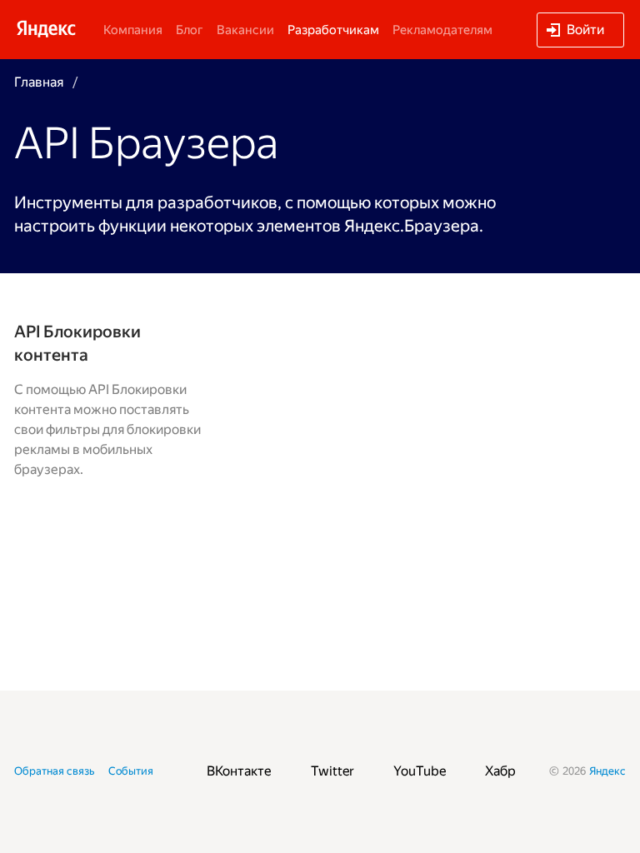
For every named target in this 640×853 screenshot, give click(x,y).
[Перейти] (108, 400)
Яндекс (607, 771)
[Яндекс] (46, 28)
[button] (580, 29)
